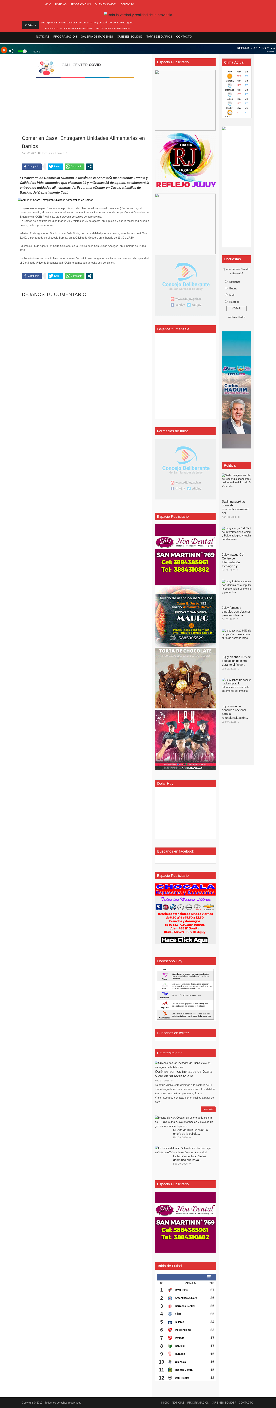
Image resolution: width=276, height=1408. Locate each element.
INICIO (47, 4)
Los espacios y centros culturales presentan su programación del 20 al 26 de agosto (87, 22)
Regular (234, 301)
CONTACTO (127, 4)
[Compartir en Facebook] (32, 166)
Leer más (208, 1109)
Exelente (234, 281)
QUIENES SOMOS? (106, 4)
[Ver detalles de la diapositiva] (236, 186)
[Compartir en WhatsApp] (74, 166)
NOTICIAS (60, 4)
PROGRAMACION (81, 4)
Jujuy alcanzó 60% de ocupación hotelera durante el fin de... (236, 660)
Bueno (233, 288)
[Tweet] (55, 166)
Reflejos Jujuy (46, 153)
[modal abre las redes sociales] (89, 166)
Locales (59, 153)
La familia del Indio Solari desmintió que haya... (189, 1158)
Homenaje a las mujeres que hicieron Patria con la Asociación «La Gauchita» (87, 28)
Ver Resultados (236, 317)
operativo (28, 208)
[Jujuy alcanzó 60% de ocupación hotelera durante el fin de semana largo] (238, 641)
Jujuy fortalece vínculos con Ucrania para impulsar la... (236, 611)
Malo (232, 295)
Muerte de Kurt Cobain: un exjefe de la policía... (190, 1131)
